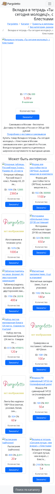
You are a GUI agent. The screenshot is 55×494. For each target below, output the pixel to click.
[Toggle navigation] (49, 3)
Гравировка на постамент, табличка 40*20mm (41, 346)
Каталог (25, 23)
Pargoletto (13, 4)
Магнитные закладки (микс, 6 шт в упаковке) (41, 284)
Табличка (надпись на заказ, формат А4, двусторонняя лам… (14, 287)
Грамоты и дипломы (42, 23)
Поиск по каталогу (27, 489)
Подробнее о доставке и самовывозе (26, 134)
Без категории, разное (41, 27)
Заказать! (27, 117)
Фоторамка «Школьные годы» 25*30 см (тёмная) (41, 229)
